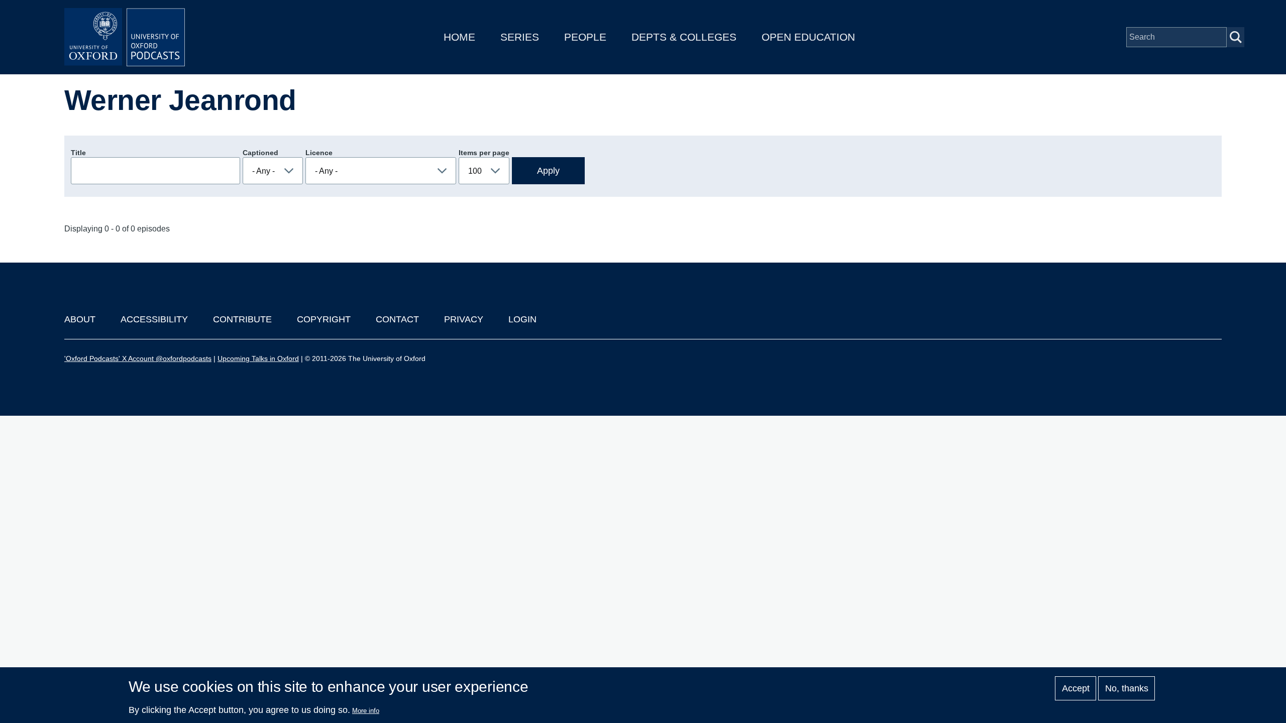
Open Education (808, 37)
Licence (319, 153)
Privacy (463, 319)
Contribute (242, 319)
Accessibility (154, 319)
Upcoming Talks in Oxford (258, 358)
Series (519, 37)
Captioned (260, 153)
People (585, 37)
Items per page (484, 153)
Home (459, 37)
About (79, 319)
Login (522, 319)
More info (365, 710)
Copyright (324, 319)
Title (78, 153)
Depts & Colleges (683, 37)
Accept (1076, 688)
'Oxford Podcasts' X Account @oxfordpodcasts (137, 358)
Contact (397, 319)
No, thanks (1126, 688)
